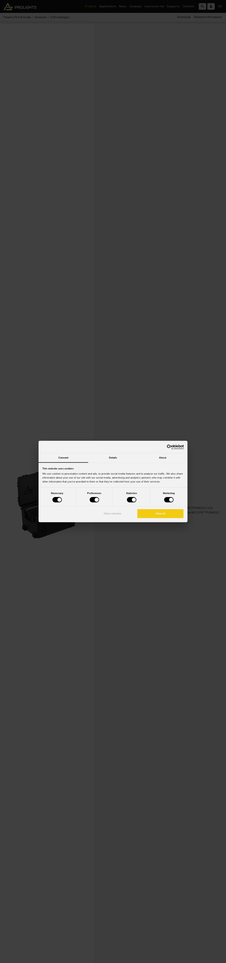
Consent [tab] (63, 457)
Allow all (160, 513)
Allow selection (112, 513)
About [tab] (162, 457)
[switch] (94, 499)
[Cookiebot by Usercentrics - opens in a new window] (169, 446)
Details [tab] (113, 457)
